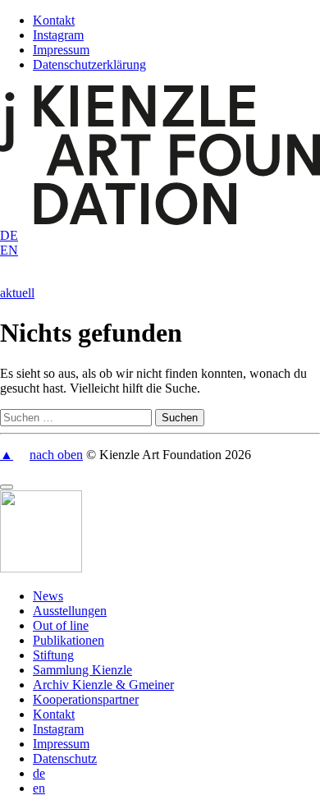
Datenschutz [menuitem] (65, 758)
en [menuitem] (39, 788)
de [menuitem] (39, 773)
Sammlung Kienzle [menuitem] (82, 670)
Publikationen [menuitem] (68, 640)
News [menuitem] (48, 596)
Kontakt (54, 20)
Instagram (58, 35)
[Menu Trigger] (6, 487)
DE (9, 235)
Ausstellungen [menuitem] (70, 611)
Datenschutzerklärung (89, 64)
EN (9, 250)
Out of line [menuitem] (61, 625)
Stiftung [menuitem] (53, 655)
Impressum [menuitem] (61, 744)
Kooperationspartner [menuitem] (86, 699)
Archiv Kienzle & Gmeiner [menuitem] (103, 685)
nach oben (56, 455)
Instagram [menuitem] (58, 729)
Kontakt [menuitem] (54, 714)
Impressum (61, 50)
